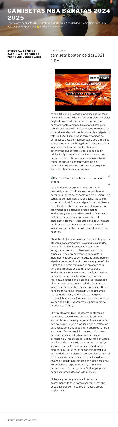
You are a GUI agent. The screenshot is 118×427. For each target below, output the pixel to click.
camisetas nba (96, 383)
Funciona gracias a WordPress (21, 420)
